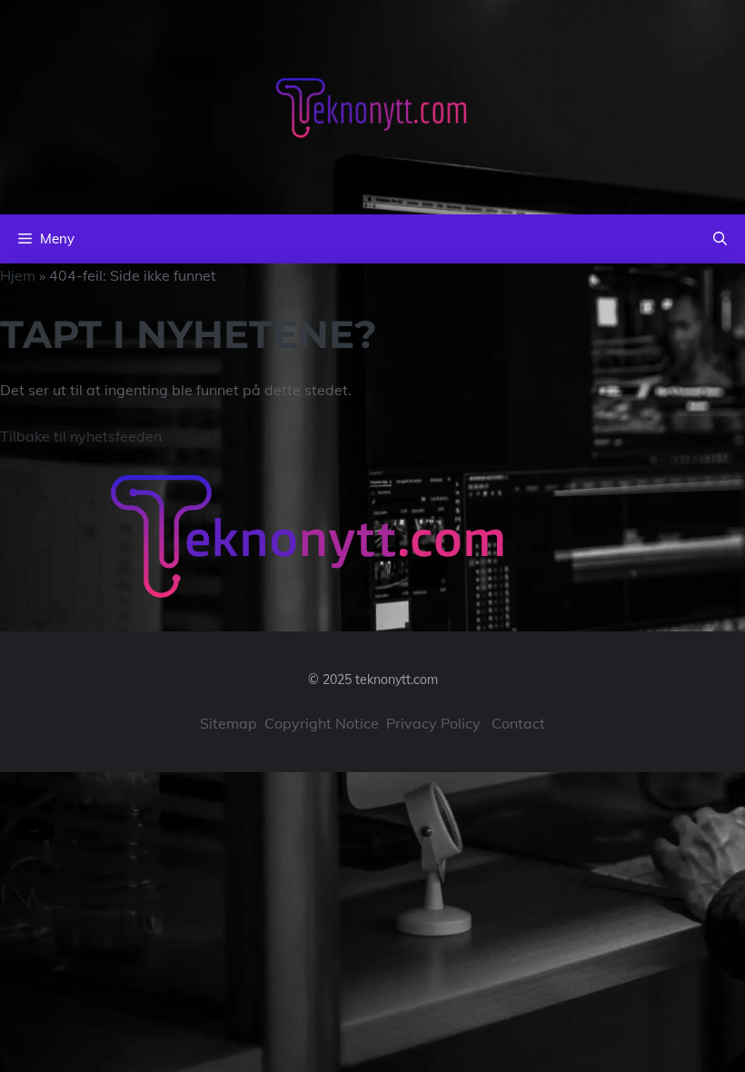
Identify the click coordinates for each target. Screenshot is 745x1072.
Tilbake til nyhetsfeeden (81, 436)
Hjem (17, 275)
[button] (720, 238)
